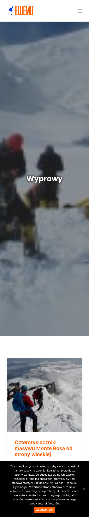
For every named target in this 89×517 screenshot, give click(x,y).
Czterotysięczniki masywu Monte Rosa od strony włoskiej (43, 448)
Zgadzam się (44, 509)
